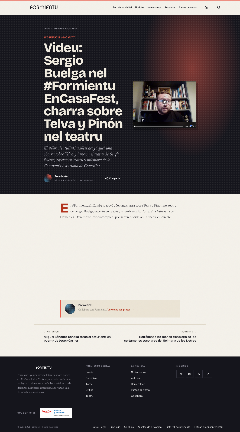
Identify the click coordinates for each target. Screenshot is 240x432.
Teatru (89, 395)
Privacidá (115, 426)
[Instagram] (189, 374)
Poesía (89, 372)
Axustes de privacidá (150, 426)
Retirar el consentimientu (208, 426)
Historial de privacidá (178, 426)
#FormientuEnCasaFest (65, 28)
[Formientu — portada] (43, 7)
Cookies (129, 426)
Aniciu (47, 28)
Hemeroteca (154, 7)
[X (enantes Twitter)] (199, 374)
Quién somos (138, 372)
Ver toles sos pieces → (120, 310)
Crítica (89, 389)
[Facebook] (180, 374)
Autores (135, 378)
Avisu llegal (99, 426)
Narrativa (91, 378)
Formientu (61, 176)
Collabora (137, 395)
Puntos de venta (188, 7)
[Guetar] (219, 7)
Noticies (139, 7)
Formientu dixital (122, 7)
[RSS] (208, 374)
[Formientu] (48, 367)
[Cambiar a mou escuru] (206, 7)
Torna (89, 384)
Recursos (170, 7)
